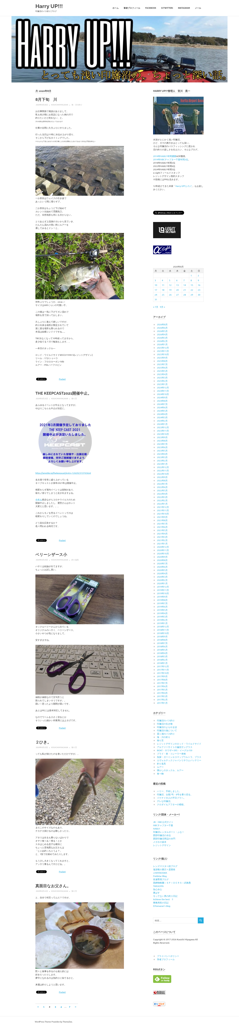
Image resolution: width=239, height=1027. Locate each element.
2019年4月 (162, 613)
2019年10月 (163, 593)
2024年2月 (162, 420)
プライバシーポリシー (168, 956)
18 (163, 289)
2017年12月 (163, 666)
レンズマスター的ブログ (165, 866)
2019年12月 (163, 586)
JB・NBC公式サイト (163, 821)
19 (170, 289)
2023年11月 (163, 430)
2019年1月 (162, 623)
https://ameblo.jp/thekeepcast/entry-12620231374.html (63, 473)
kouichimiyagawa (59, 104)
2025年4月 (162, 374)
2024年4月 (162, 414)
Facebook (150, 8)
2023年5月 (162, 450)
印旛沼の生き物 (164, 723)
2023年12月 (163, 427)
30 (199, 294)
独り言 (74, 398)
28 (184, 294)
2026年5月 (162, 331)
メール (198, 8)
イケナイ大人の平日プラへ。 (171, 797)
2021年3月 (162, 536)
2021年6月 (162, 526)
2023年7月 (162, 443)
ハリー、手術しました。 (169, 791)
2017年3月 (162, 696)
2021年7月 (162, 523)
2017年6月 (162, 686)
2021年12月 (163, 507)
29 (192, 294)
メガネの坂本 (159, 841)
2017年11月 (163, 669)
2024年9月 (162, 397)
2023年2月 (162, 460)
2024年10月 (163, 394)
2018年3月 (162, 656)
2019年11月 (163, 590)
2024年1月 (162, 424)
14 (184, 285)
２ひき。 (43, 742)
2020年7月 (162, 563)
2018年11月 (163, 629)
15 (192, 285)
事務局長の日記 (161, 902)
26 (170, 294)
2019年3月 (162, 616)
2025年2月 (162, 380)
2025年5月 (162, 370)
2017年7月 (162, 682)
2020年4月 (162, 573)
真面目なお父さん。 (53, 886)
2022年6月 (162, 487)
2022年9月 (162, 477)
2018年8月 (162, 639)
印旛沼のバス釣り (166, 720)
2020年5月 (162, 570)
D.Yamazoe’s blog (161, 905)
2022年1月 (162, 503)
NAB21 (156, 828)
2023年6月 (162, 447)
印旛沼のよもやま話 (167, 727)
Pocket (62, 379)
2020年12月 (163, 546)
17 (156, 289)
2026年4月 (162, 334)
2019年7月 (162, 603)
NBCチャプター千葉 (163, 825)
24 (156, 294)
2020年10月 (163, 553)
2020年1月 (162, 583)
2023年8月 (162, 440)
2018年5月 (162, 649)
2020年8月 (162, 560)
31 (156, 299)
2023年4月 (162, 453)
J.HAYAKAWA (160, 872)
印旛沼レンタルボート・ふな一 (168, 831)
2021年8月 (162, 520)
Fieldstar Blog (160, 876)
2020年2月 (162, 580)
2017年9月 (162, 676)
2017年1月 (162, 702)
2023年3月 (162, 457)
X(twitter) (167, 8)
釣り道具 (75, 560)
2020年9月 (162, 556)
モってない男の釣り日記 (165, 895)
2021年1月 (162, 543)
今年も (38, 499)
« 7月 (155, 306)
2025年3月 (162, 377)
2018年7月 (162, 643)
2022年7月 (162, 483)
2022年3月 (162, 497)
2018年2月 (162, 659)
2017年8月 (162, 679)
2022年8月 (162, 480)
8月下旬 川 (46, 99)
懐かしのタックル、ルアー (170, 770)
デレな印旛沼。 (164, 801)
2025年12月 (163, 347)
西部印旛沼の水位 (162, 835)
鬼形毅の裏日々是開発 (164, 869)
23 (199, 289)
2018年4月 (162, 653)
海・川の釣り (77, 104)
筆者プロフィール (132, 8)
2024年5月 (162, 410)
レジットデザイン (162, 845)
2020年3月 (162, 576)
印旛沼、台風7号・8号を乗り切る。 (175, 794)
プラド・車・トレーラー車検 (171, 753)
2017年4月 (162, 692)
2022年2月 (162, 500)
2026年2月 (162, 341)
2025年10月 (163, 354)
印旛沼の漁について (167, 730)
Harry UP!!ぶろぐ (184, 186)
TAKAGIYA (158, 886)
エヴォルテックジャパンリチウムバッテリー (179, 760)
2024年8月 (162, 400)
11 (163, 285)
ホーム (115, 8)
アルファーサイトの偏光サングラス (174, 747)
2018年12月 (163, 626)
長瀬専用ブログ (161, 879)
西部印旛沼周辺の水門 (164, 838)
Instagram (184, 8)
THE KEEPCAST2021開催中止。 (63, 393)
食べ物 (160, 773)
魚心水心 (157, 889)
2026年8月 (162, 324)
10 (156, 285)
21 (184, 289)
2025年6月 (162, 367)
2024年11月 (163, 390)
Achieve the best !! (163, 899)
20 (177, 289)
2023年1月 (162, 463)
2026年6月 (162, 327)
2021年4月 (162, 533)
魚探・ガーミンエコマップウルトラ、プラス (179, 756)
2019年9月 (162, 596)
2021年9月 (162, 517)
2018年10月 (163, 633)
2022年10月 (163, 473)
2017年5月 (162, 689)
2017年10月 (163, 673)
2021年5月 (162, 530)
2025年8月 (162, 360)
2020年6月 (162, 566)
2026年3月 (162, 337)
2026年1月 (162, 344)
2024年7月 (162, 404)
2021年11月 (163, 510)
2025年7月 (162, 364)
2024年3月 (162, 417)
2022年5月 (162, 490)
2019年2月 (162, 619)
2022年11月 (163, 470)
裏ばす (156, 892)
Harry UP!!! (49, 6)
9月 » (162, 306)
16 (199, 285)
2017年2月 (162, 699)
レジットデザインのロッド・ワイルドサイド (179, 743)
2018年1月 (162, 663)
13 (177, 285)
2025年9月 (162, 357)
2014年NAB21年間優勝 (164, 156)
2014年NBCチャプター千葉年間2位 (170, 159)
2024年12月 (163, 387)
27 (177, 294)
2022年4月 (162, 493)
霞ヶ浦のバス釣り (166, 733)
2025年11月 (163, 351)
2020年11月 (163, 550)
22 (192, 289)
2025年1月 (162, 384)
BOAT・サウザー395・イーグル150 (174, 750)
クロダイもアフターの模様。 (171, 804)
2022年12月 (163, 467)
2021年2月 (162, 540)
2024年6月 (162, 407)
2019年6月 (162, 606)
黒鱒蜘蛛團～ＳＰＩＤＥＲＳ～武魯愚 (172, 882)
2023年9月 (162, 437)
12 (170, 285)
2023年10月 (163, 434)
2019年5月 (162, 609)
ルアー (160, 766)
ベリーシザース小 (51, 554)
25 (163, 294)
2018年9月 (162, 636)
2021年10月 (163, 513)
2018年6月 (162, 646)
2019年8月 (162, 599)
